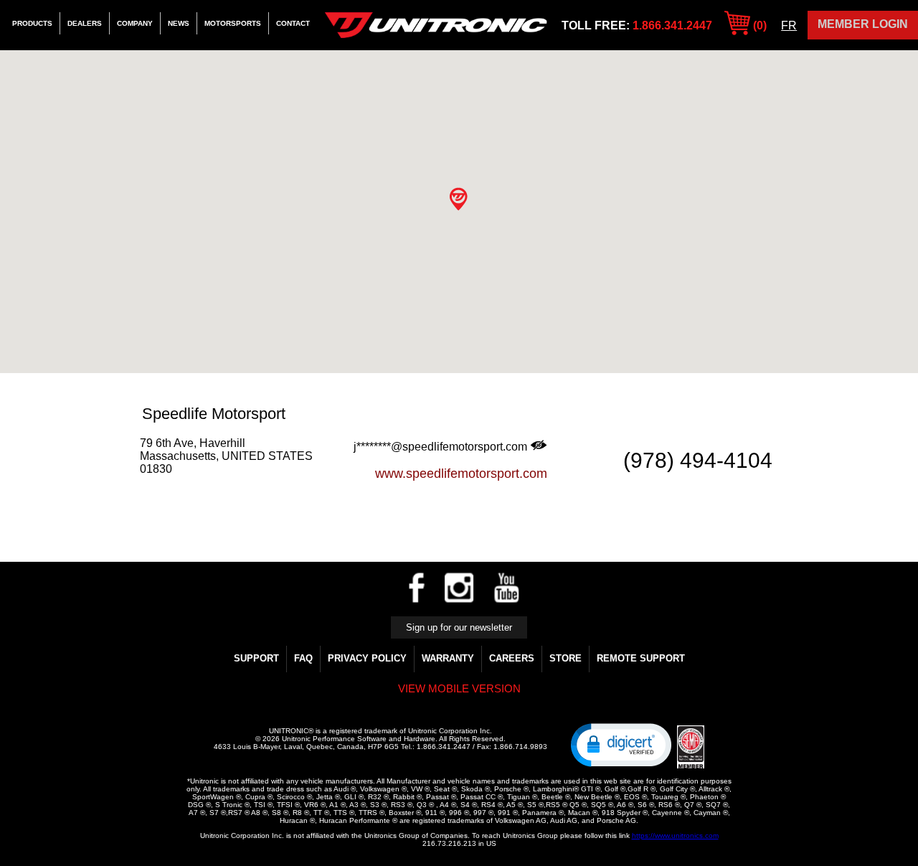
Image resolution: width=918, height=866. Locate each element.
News (178, 23)
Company (135, 23)
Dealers (84, 23)
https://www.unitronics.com (675, 835)
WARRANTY (448, 658)
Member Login (863, 24)
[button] (458, 199)
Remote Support (641, 658)
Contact (293, 23)
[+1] (178, 495)
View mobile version (459, 688)
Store (565, 658)
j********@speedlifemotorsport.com (442, 447)
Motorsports (232, 23)
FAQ (303, 658)
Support (256, 658)
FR (789, 25)
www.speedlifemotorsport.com (461, 473)
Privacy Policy (367, 658)
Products (32, 23)
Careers (511, 658)
